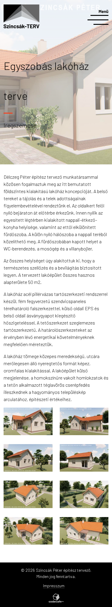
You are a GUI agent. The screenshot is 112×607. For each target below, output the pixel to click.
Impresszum (54, 585)
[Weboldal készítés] (56, 598)
